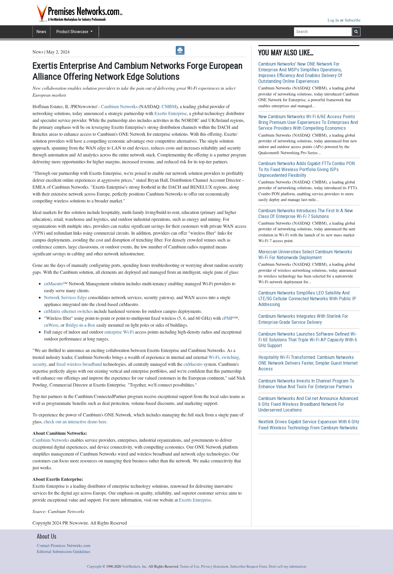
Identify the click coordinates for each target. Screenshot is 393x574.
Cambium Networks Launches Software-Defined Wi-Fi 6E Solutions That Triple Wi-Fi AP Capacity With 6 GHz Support (307, 339)
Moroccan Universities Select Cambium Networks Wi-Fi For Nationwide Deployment (305, 254)
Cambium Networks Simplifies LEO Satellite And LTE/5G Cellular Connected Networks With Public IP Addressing (307, 298)
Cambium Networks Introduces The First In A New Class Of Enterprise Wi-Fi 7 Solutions (305, 213)
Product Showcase (72, 31)
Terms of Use (189, 566)
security (39, 364)
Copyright (94, 566)
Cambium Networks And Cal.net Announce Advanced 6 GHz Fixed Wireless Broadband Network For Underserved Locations (308, 404)
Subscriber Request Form (248, 566)
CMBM (169, 106)
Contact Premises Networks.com (63, 545)
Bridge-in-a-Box (80, 325)
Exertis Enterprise (170, 113)
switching (230, 357)
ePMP (227, 318)
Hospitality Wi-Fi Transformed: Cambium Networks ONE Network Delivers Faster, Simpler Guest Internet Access (308, 363)
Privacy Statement (214, 566)
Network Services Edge (65, 297)
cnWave (51, 325)
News (41, 31)
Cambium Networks (119, 106)
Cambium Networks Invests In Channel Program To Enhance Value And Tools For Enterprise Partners (306, 383)
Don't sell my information (287, 566)
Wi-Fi (214, 357)
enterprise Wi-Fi (119, 332)
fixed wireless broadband (79, 364)
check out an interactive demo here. (76, 421)
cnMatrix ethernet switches (68, 311)
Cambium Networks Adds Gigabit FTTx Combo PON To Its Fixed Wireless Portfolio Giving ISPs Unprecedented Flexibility (306, 169)
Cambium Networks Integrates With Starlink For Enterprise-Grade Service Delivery (303, 319)
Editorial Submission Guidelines (63, 551)
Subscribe (352, 20)
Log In (334, 20)
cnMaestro (53, 283)
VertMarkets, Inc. (135, 566)
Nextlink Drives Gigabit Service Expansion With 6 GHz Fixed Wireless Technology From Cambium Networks (308, 424)
